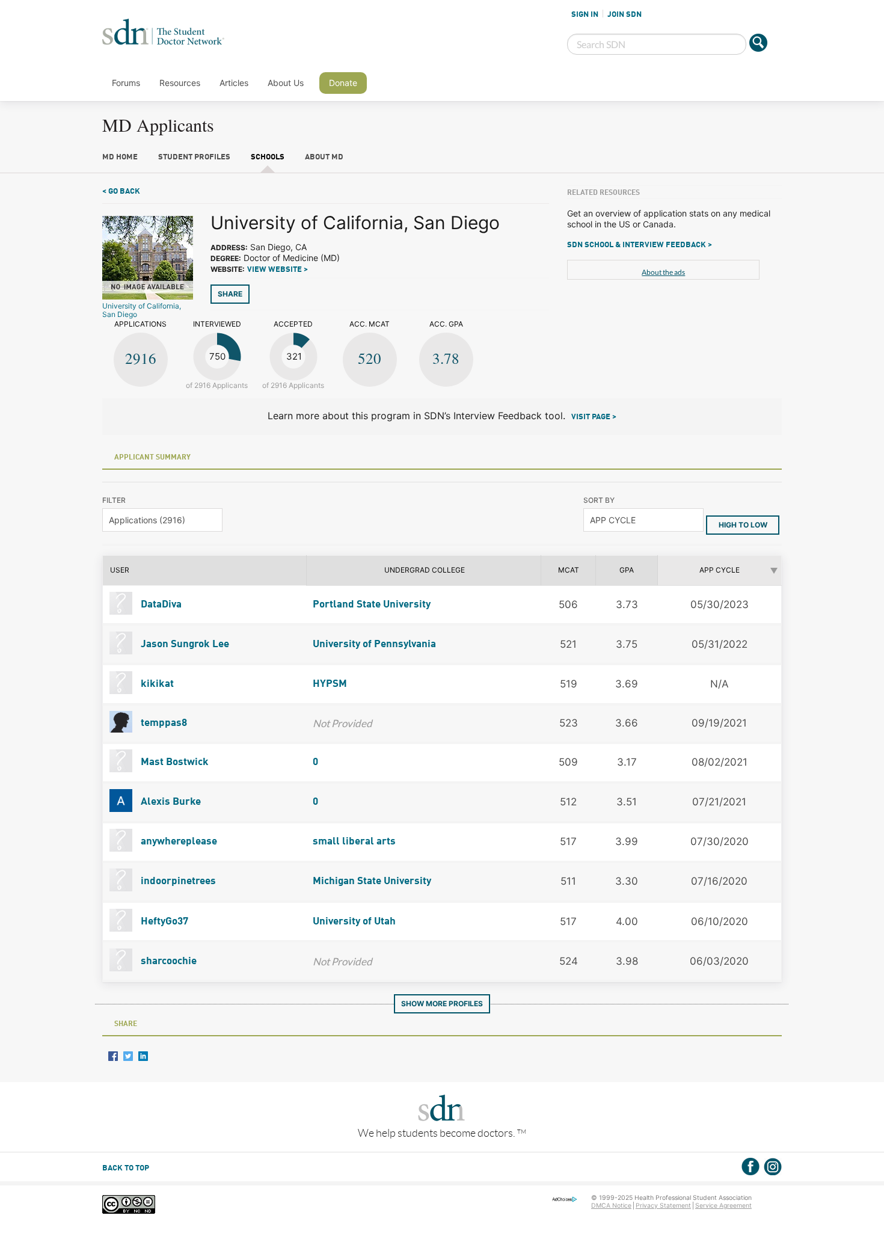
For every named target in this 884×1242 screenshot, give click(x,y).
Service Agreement (723, 1206)
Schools (267, 157)
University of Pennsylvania (374, 644)
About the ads (663, 272)
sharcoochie (167, 961)
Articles (233, 83)
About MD (324, 157)
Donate (343, 83)
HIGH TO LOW (743, 524)
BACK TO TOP (125, 1168)
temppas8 (162, 723)
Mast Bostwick (173, 762)
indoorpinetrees (177, 881)
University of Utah (354, 922)
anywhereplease (177, 842)
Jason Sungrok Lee (183, 644)
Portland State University (372, 605)
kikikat (156, 684)
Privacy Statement (663, 1206)
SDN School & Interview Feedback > (639, 245)
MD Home (120, 157)
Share (230, 293)
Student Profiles (194, 157)
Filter (114, 500)
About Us (286, 83)
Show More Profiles (442, 1003)
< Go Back (121, 191)
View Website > (277, 270)
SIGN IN (584, 14)
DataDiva (160, 605)
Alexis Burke (169, 802)
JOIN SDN (624, 14)
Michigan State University (372, 881)
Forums (126, 83)
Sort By (599, 500)
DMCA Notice (611, 1206)
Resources (179, 83)
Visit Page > (593, 417)
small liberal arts (354, 842)
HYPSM (330, 684)
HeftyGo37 (163, 922)
